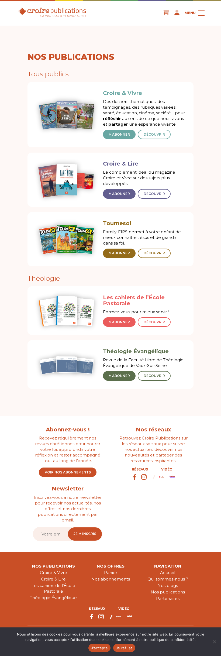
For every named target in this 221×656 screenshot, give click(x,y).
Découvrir (154, 134)
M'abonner (119, 134)
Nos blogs (167, 585)
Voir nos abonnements (68, 472)
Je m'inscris (85, 534)
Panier (110, 572)
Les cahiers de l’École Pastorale (53, 588)
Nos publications (53, 566)
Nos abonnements (110, 579)
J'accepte (99, 648)
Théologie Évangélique (53, 597)
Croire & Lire (53, 579)
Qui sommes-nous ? (167, 579)
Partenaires (167, 598)
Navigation (167, 566)
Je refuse (124, 648)
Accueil (167, 572)
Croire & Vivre (53, 572)
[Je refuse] (214, 641)
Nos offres (111, 566)
